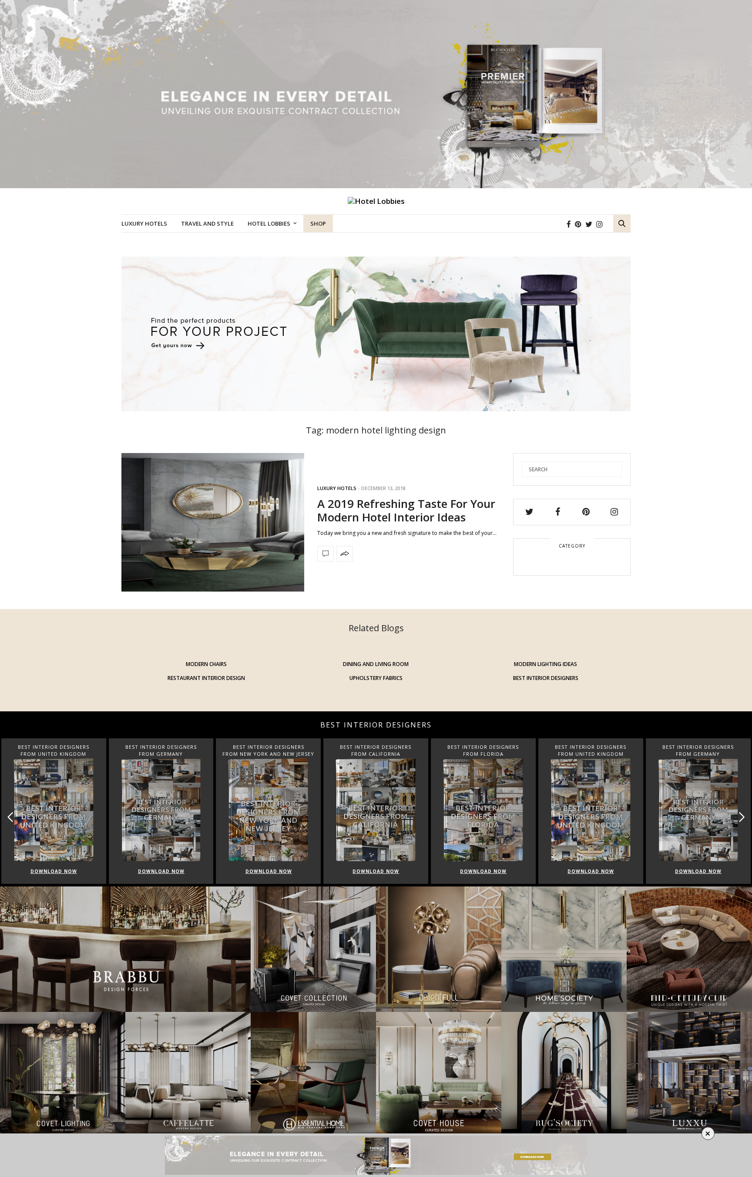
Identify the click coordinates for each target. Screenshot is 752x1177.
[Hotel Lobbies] (376, 201)
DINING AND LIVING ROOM (376, 664)
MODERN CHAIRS (206, 664)
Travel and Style (207, 223)
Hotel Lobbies (269, 223)
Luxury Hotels (144, 223)
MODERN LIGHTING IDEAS (545, 664)
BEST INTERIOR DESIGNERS (545, 678)
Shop (318, 223)
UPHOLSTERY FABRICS (376, 678)
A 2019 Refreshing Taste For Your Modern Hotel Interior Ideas (406, 510)
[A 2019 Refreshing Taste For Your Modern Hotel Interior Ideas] (212, 522)
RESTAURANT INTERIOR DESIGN (206, 678)
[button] (742, 817)
